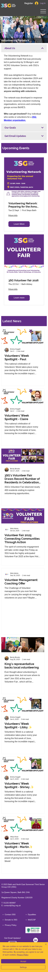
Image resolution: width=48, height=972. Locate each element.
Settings (23, 967)
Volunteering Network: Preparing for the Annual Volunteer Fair (23, 205)
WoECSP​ (32, 920)
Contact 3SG (10, 914)
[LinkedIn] (35, 940)
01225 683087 (9, 903)
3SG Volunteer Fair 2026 (23, 280)
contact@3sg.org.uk (12, 905)
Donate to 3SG (11, 920)
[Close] (44, 946)
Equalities (32, 914)
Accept (23, 961)
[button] (29, 3)
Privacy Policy (10, 925)
